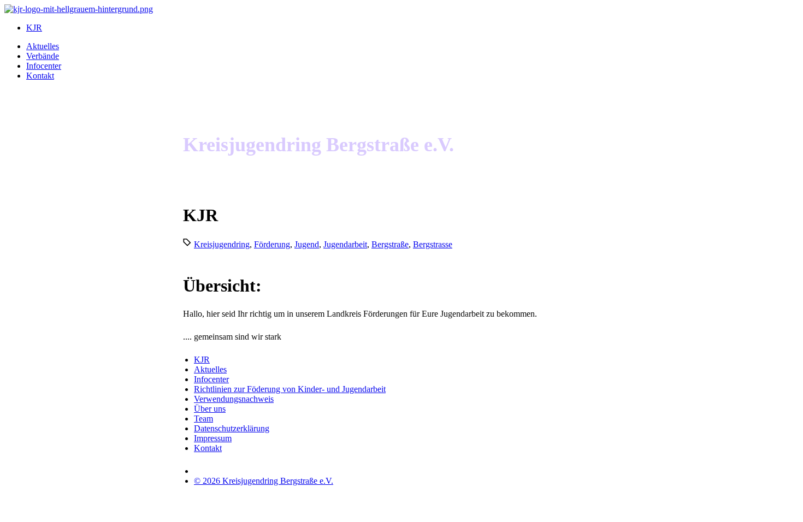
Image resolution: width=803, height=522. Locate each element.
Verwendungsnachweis (234, 399)
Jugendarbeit (345, 244)
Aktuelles (42, 46)
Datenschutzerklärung (231, 428)
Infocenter (43, 65)
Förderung (272, 244)
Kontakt (40, 75)
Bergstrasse (432, 244)
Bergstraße (390, 244)
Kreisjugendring (222, 244)
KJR (34, 27)
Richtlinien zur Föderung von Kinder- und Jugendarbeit (290, 389)
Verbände (42, 56)
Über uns (210, 408)
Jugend (306, 244)
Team (203, 418)
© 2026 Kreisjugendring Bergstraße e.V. (263, 480)
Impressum (213, 438)
